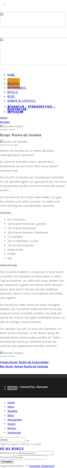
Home (11, 402)
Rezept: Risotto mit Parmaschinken (24, 362)
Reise (10, 415)
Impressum (15, 111)
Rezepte (12, 411)
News (10, 406)
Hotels (11, 424)
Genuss (11, 428)
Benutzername (9, 453)
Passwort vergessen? (42, 466)
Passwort (5, 457)
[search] (27, 440)
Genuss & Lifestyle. (21, 100)
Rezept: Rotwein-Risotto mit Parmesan (24, 366)
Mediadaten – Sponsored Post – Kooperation (31, 107)
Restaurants (14, 419)
